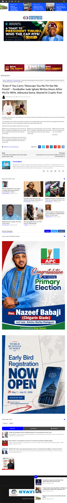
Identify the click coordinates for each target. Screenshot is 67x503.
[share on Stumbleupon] (59, 146)
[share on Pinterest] (55, 146)
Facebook (61, 231)
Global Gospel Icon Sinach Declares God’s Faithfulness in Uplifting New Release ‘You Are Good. (54, 213)
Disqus (54, 231)
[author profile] (3, 98)
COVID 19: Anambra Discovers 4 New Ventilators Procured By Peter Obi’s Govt (30, 432)
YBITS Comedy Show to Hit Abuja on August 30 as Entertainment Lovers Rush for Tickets (11, 190)
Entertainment (17, 80)
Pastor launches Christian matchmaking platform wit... (60, 8)
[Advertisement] (33, 52)
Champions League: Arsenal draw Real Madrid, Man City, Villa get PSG (53, 480)
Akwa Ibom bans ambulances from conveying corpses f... (15, 8)
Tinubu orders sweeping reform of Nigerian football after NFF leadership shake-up (55, 488)
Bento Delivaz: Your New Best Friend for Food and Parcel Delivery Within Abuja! (31, 440)
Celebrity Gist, (21, 96)
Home (4, 80)
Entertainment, (27, 96)
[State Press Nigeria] (33, 16)
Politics (11, 423)
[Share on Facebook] (39, 146)
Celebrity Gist (10, 80)
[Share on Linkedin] (51, 146)
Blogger (48, 231)
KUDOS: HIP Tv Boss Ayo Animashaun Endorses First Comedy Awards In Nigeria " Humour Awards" (35, 449)
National (5, 423)
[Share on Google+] (47, 146)
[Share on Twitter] (43, 146)
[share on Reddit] (63, 146)
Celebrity (26, 225)
